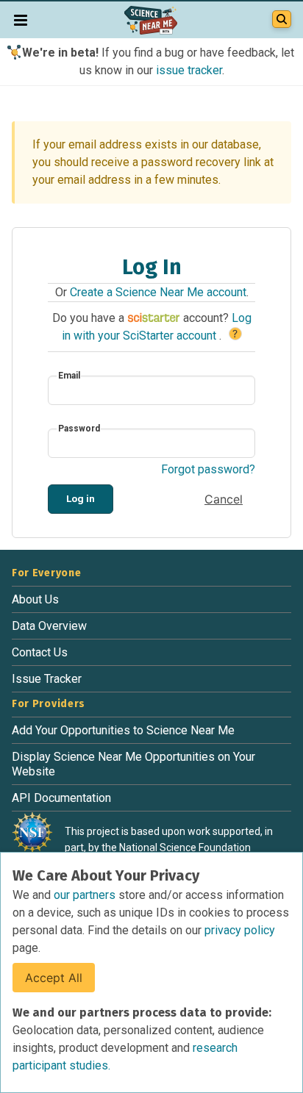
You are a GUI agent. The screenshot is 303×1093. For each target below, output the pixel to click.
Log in (80, 498)
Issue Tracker (47, 679)
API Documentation (61, 798)
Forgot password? (208, 469)
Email (69, 375)
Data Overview (49, 626)
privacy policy (239, 930)
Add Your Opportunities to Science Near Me (123, 730)
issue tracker (189, 70)
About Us (35, 599)
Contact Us (40, 652)
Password (79, 428)
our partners (86, 895)
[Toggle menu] (20, 20)
